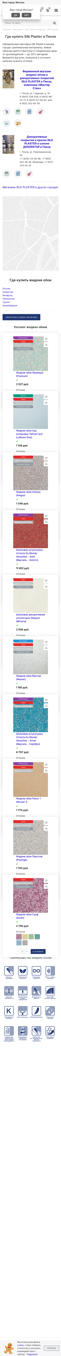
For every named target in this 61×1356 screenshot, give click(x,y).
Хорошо (51, 1348)
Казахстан (8, 292)
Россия (6, 288)
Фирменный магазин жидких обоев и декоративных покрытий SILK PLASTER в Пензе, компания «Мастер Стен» (37, 80)
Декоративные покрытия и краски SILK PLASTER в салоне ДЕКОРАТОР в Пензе (37, 141)
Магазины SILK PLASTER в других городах (30, 187)
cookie (20, 1345)
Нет (26, 15)
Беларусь (8, 295)
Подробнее (32, 1354)
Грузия (6, 302)
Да (15, 15)
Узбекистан (9, 298)
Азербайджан (10, 305)
